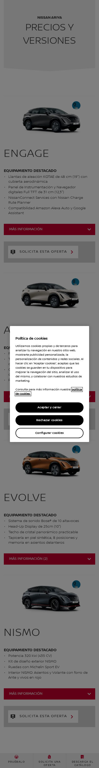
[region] (49, 384)
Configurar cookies (49, 433)
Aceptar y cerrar (49, 407)
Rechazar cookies (49, 420)
